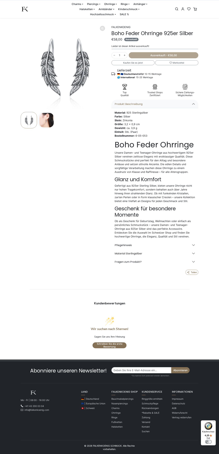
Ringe (114, 417)
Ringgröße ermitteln (152, 398)
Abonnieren (180, 370)
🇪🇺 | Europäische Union (93, 403)
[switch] (208, 442)
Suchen (146, 431)
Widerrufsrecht (179, 412)
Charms (115, 408)
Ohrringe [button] (109, 4)
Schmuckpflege (150, 403)
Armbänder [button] (105, 9)
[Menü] (214, 422)
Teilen (194, 272)
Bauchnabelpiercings (122, 398)
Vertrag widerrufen (181, 417)
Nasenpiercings (119, 403)
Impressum (177, 398)
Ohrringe (116, 412)
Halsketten (117, 426)
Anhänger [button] (139, 4)
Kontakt (146, 426)
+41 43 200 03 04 (34, 406)
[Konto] (183, 9)
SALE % (124, 14)
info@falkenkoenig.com (37, 410)
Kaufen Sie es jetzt (133, 62)
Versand (146, 422)
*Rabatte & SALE (150, 412)
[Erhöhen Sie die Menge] (124, 55)
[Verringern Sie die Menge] (114, 55)
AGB (174, 408)
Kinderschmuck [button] (128, 9)
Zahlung (146, 417)
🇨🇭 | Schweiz (88, 408)
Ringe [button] (124, 4)
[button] (177, 9)
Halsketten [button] (86, 9)
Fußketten (116, 422)
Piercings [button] (92, 4)
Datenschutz (178, 403)
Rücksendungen (150, 408)
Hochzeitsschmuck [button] (102, 14)
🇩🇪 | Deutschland (90, 398)
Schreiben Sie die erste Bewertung (109, 345)
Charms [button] (76, 4)
